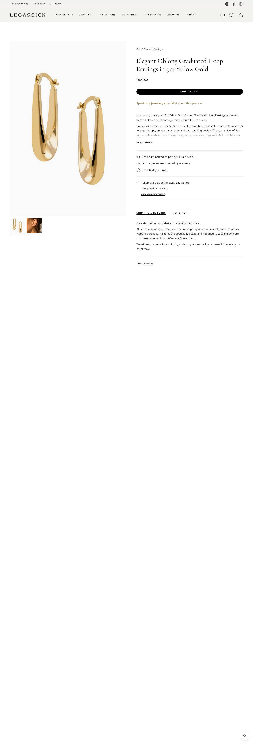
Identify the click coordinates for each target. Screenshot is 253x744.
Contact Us (39, 3)
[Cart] (240, 15)
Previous (10, 129)
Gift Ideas (56, 3)
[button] (86, 15)
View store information (153, 194)
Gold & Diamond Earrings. (149, 49)
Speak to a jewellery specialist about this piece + (169, 103)
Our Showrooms (19, 3)
